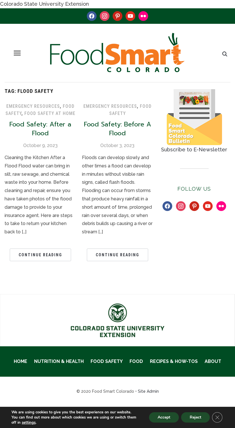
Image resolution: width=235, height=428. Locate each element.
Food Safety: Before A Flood (117, 129)
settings (29, 422)
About (213, 361)
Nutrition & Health (59, 361)
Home (20, 361)
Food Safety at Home (49, 113)
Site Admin (148, 391)
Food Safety (107, 361)
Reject (195, 417)
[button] (17, 53)
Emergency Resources (33, 106)
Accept (164, 417)
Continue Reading (40, 255)
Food (136, 361)
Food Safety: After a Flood (40, 129)
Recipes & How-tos (174, 361)
